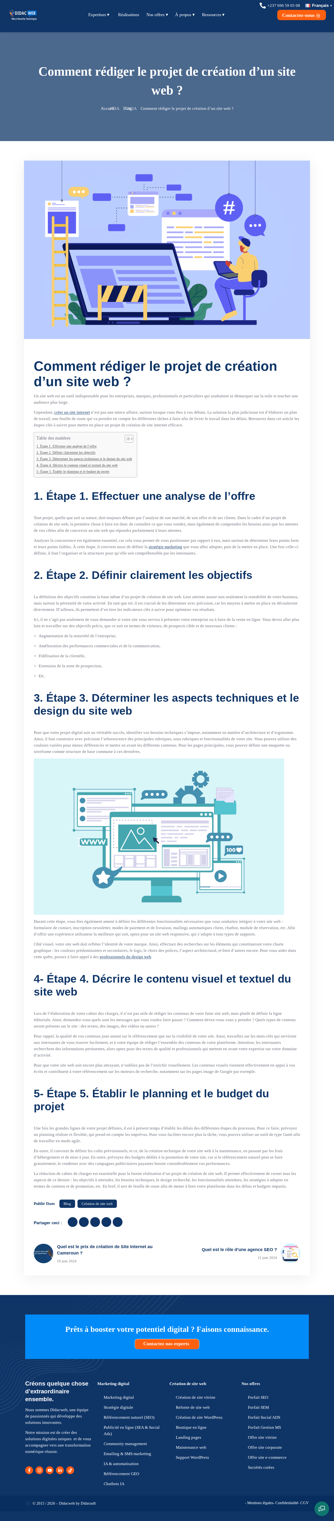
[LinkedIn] (60, 1470)
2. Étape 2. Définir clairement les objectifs (65, 452)
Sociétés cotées (261, 1467)
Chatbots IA (114, 1483)
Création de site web (97, 1204)
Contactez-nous (299, 15)
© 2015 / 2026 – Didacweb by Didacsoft (64, 1503)
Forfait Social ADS (264, 1417)
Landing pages (188, 1437)
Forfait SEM (258, 1407)
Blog (127, 108)
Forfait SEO (258, 1397)
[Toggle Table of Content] (126, 439)
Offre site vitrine (262, 1437)
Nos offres (251, 1383)
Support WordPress (192, 1457)
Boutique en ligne (191, 1427)
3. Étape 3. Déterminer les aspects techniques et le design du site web (84, 459)
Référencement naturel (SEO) (129, 1417)
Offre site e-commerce (267, 1457)
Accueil (107, 108)
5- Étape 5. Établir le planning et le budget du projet (72, 471)
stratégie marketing (165, 547)
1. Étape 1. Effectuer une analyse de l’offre (66, 446)
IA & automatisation (121, 1463)
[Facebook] (29, 1470)
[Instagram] (39, 1470)
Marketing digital (113, 1383)
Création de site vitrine (195, 1397)
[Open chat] (321, 1508)
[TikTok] (70, 1470)
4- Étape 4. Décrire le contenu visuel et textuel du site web (77, 465)
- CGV (303, 1503)
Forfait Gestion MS (264, 1427)
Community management (125, 1443)
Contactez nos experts (166, 1343)
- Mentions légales (259, 1503)
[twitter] (84, 1222)
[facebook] (73, 1222)
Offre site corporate (265, 1447)
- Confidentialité (285, 1503)
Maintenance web (191, 1447)
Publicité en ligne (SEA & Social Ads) (132, 1430)
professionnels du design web (125, 957)
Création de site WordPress (199, 1417)
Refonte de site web (193, 1407)
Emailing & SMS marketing (127, 1453)
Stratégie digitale (118, 1407)
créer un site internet (72, 412)
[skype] (117, 1222)
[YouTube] (50, 1470)
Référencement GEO (121, 1473)
